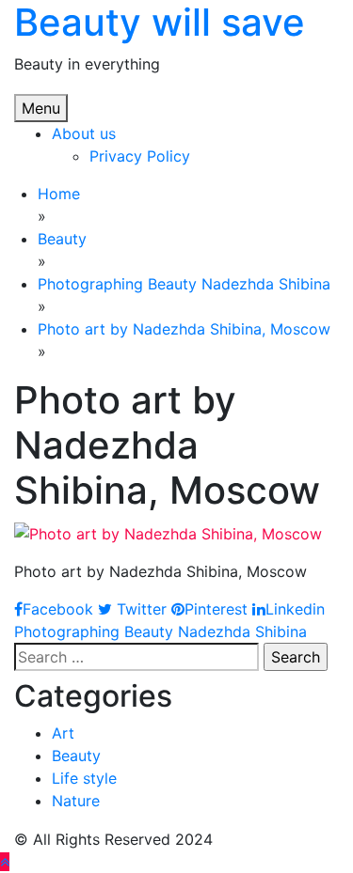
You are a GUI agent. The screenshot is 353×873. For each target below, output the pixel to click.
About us (84, 133)
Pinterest (216, 609)
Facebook (58, 609)
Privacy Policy (139, 156)
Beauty (76, 755)
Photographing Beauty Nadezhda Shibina (160, 631)
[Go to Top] (4, 861)
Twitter (139, 609)
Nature (76, 800)
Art (63, 733)
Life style (84, 778)
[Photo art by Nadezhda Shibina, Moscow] (168, 531)
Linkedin (295, 609)
